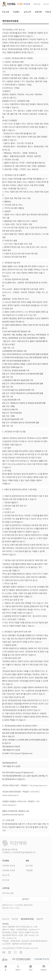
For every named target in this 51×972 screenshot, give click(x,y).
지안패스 (16, 12)
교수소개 (27, 12)
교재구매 (38, 12)
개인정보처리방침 (27, 919)
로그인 (46, 4)
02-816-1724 (34, 935)
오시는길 (5, 879)
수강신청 (5, 12)
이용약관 (14, 919)
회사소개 (5, 875)
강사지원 (29, 865)
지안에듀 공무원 (8, 865)
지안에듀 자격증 (8, 870)
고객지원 (5, 888)
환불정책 (39, 919)
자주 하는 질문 (8, 893)
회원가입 (37, 4)
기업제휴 (29, 870)
